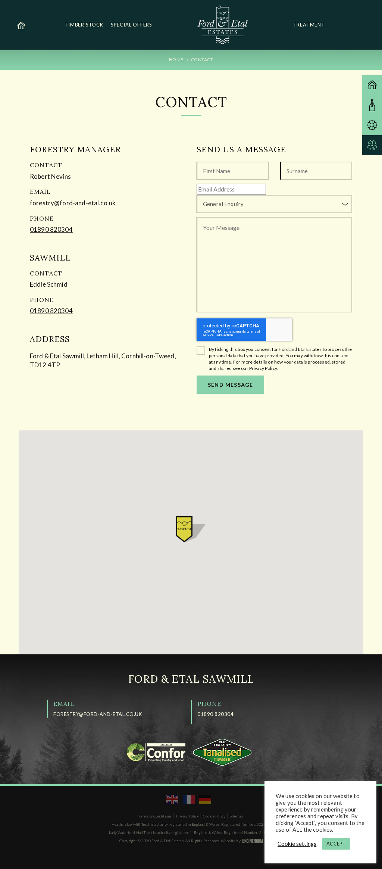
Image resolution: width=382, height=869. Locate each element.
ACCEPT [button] (336, 844)
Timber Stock (84, 25)
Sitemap (236, 816)
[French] (189, 799)
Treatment (309, 25)
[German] (205, 799)
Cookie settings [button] (297, 844)
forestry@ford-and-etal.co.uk (73, 203)
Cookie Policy (214, 816)
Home (176, 59)
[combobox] (274, 204)
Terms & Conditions (155, 816)
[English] (172, 799)
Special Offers (131, 25)
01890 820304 (51, 229)
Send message (230, 384)
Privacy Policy (187, 816)
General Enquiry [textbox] (223, 203)
